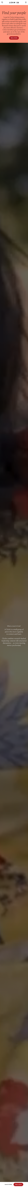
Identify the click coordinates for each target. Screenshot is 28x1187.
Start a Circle (14, 38)
